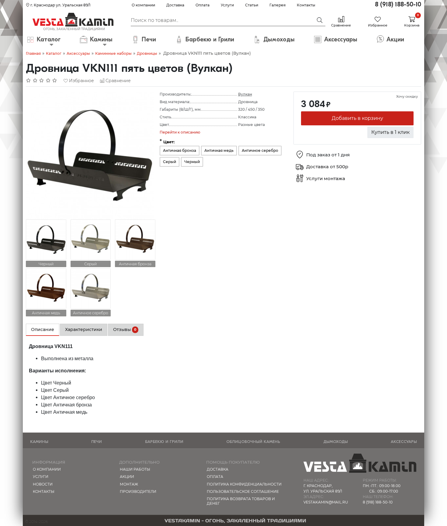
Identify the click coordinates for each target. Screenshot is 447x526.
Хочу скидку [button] (407, 96)
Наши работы (135, 469)
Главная (33, 53)
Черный (192, 161)
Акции (127, 476)
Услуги (227, 5)
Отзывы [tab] (124, 329)
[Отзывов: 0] (41, 80)
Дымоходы (335, 441)
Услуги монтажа (325, 179)
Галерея (277, 5)
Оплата (203, 5)
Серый (169, 161)
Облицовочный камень (253, 441)
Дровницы (147, 53)
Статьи (251, 5)
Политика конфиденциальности (244, 484)
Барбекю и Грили (164, 441)
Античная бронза (179, 150)
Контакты (306, 5)
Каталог (53, 53)
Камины (39, 441)
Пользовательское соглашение (243, 491)
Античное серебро (260, 150)
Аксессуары (78, 53)
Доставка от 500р (327, 167)
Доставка (175, 5)
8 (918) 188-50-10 (398, 4)
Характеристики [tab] (83, 329)
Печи (96, 441)
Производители (138, 491)
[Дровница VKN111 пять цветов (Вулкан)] (90, 155)
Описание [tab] (42, 329)
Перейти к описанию (180, 132)
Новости (43, 484)
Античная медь (219, 150)
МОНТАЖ (129, 484)
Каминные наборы (113, 53)
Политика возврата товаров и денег (241, 500)
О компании (143, 5)
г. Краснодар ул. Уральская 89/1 (59, 5)
